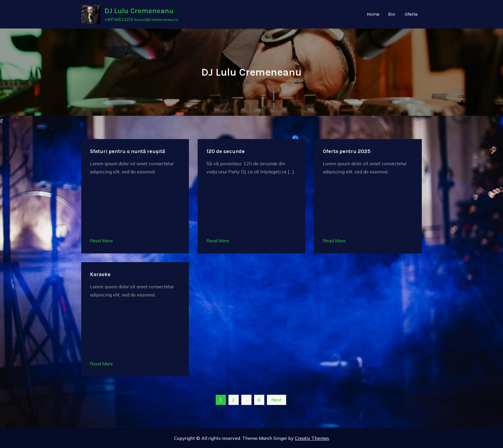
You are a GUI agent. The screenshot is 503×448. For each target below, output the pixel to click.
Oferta (411, 14)
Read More (101, 240)
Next (276, 400)
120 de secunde (225, 151)
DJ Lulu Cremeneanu (139, 11)
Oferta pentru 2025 (347, 151)
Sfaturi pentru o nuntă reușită (127, 151)
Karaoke (100, 274)
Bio (391, 14)
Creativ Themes (312, 438)
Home (373, 14)
